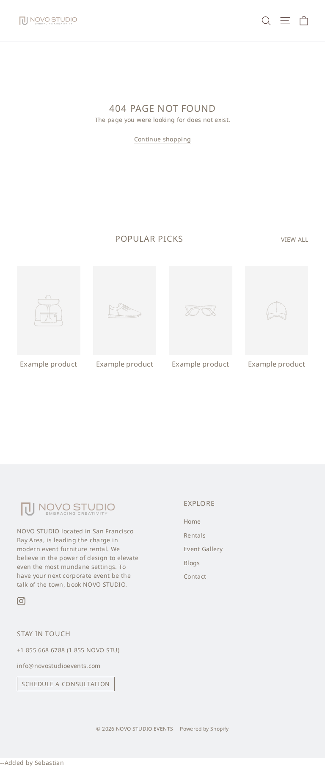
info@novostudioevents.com (59, 666)
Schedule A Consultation (66, 684)
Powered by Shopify (204, 728)
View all (294, 239)
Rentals (195, 535)
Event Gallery (203, 549)
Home (192, 521)
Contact (195, 576)
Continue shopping (162, 139)
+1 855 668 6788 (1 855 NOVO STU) (68, 650)
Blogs (192, 563)
